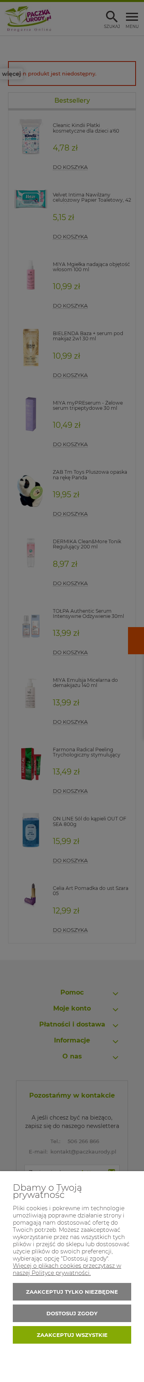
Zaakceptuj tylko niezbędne (72, 1292)
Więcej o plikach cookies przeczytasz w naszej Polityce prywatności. (67, 1269)
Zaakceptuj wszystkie (72, 1335)
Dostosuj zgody (72, 1313)
